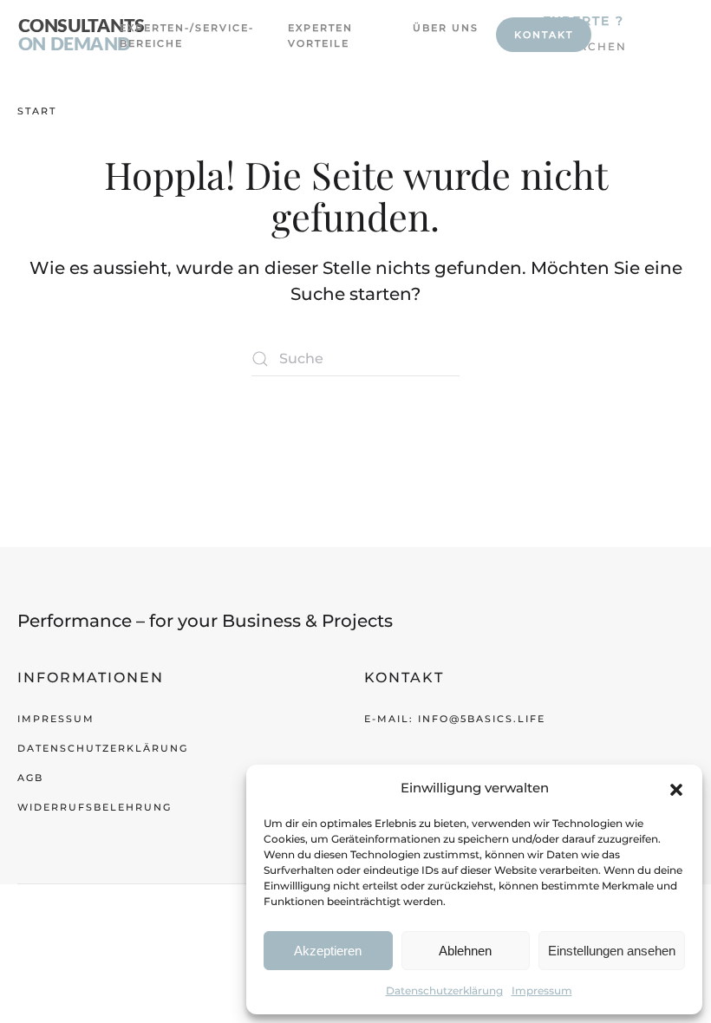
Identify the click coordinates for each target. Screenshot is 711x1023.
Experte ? (583, 21)
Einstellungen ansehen (611, 950)
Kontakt (543, 35)
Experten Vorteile (320, 35)
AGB (30, 778)
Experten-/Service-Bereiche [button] (172, 35)
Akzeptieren (328, 950)
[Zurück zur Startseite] (81, 34)
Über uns (446, 28)
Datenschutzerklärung (444, 990)
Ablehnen (465, 950)
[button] (676, 788)
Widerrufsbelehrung (94, 807)
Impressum (542, 990)
